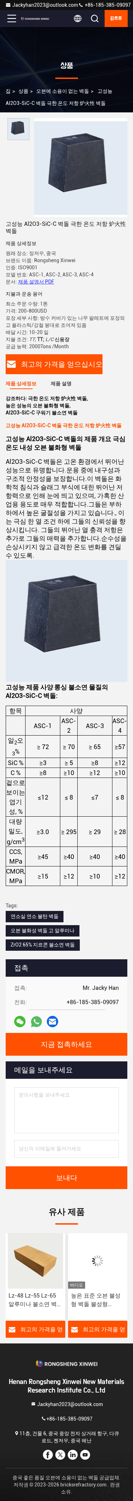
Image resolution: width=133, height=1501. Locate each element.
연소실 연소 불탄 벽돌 (35, 916)
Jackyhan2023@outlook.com (45, 5)
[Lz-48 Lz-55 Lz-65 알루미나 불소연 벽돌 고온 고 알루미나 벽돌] (35, 1261)
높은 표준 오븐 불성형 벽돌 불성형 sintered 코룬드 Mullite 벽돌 (96, 1300)
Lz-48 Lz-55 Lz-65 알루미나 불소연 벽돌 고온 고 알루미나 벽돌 (33, 1300)
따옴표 (116, 18)
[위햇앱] (36, 1021)
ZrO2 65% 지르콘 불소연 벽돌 (43, 945)
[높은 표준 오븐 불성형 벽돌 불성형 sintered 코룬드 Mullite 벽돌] (98, 1261)
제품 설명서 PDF (36, 282)
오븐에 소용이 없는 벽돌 (62, 91)
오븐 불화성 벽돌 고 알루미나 (42, 930)
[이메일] (52, 1021)
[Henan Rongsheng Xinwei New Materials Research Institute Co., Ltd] (35, 18)
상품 (23, 91)
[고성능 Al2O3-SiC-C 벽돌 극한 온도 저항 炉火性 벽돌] (80, 167)
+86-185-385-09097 (107, 5)
